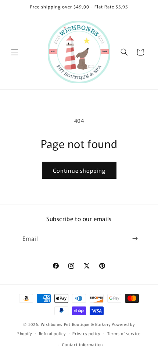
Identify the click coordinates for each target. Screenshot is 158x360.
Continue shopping (79, 170)
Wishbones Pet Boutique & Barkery (76, 324)
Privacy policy (86, 333)
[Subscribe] (135, 238)
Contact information (82, 344)
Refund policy (52, 333)
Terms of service (124, 333)
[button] (15, 52)
